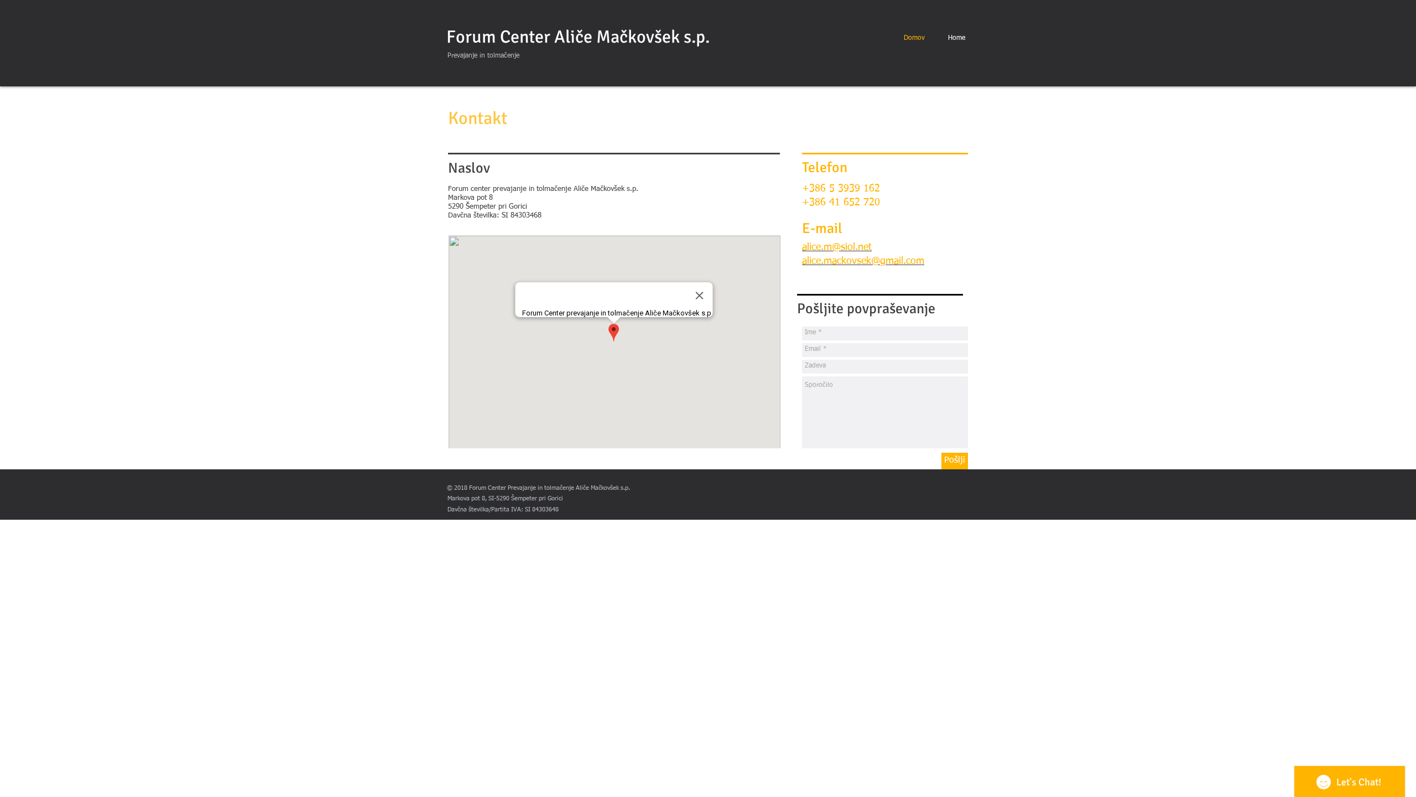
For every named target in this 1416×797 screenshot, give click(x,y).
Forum (471, 37)
